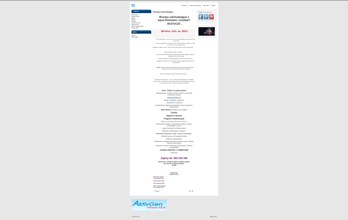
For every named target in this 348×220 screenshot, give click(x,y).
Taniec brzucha (135, 16)
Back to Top (213, 216)
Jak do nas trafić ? (136, 23)
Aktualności (184, 5)
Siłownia (133, 21)
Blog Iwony (206, 5)
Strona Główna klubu (195, 5)
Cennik (133, 35)
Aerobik (133, 19)
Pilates (133, 18)
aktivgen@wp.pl (174, 174)
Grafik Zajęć (134, 37)
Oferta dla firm (135, 24)
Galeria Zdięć (134, 28)
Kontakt (213, 5)
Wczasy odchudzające (137, 26)
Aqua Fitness (134, 15)
